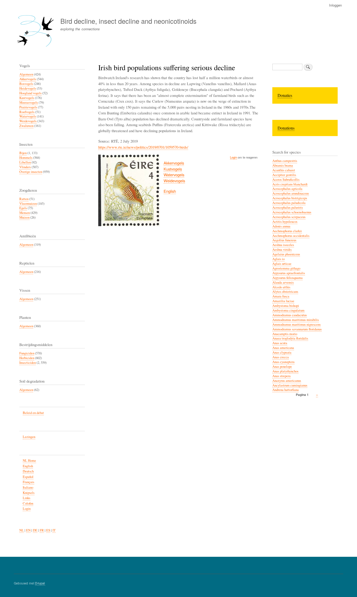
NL (21, 530)
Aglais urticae (281, 263)
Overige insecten (30, 171)
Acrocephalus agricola (287, 188)
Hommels (25, 157)
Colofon (28, 503)
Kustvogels (173, 169)
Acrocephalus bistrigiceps (289, 198)
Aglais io (278, 259)
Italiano (28, 487)
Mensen (24, 212)
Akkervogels (174, 163)
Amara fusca (280, 296)
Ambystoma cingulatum (288, 310)
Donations (286, 128)
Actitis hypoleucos (284, 221)
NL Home (29, 460)
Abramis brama (282, 165)
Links (26, 498)
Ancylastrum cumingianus (289, 385)
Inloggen (335, 5)
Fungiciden (26, 353)
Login (233, 157)
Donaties (285, 95)
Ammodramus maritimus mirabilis (295, 320)
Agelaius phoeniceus (286, 254)
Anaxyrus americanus (286, 380)
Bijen (23, 153)
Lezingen (29, 437)
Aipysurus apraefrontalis (288, 273)
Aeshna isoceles (283, 245)
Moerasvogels (28, 102)
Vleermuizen (28, 203)
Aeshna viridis (282, 249)
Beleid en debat (33, 413)
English (170, 191)
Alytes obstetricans (285, 291)
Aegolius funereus (284, 240)
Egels (23, 208)
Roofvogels (26, 112)
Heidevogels (27, 88)
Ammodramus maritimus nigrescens (296, 324)
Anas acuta (279, 343)
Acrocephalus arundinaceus (290, 193)
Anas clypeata (281, 352)
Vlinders (25, 167)
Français (28, 482)
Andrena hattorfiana (285, 390)
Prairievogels (28, 107)
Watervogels (174, 174)
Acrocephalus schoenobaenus (291, 212)
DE (35, 530)
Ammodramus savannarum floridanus (297, 329)
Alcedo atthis (281, 287)
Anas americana (283, 348)
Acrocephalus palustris (287, 207)
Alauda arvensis (283, 282)
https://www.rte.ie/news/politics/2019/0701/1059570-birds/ (143, 147)
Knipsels (28, 492)
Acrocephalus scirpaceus (289, 217)
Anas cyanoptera (283, 362)
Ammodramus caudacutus (289, 315)
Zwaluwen (26, 126)
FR (42, 530)
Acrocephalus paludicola (289, 203)
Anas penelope (282, 366)
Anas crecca (280, 357)
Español (28, 477)
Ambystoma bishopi (285, 305)
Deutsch (28, 471)
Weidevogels (174, 180)
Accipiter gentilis (284, 175)
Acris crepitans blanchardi (290, 184)
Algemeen (26, 74)
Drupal (40, 583)
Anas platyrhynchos (285, 371)
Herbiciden (26, 358)
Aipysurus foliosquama (287, 278)
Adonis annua (281, 226)
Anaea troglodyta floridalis (290, 338)
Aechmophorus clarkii (287, 231)
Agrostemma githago (286, 268)
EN (28, 530)
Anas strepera (281, 376)
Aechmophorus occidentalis (290, 235)
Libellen (25, 162)
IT (54, 530)
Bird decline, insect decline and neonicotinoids (128, 21)
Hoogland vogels (30, 93)
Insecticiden (27, 362)
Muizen (24, 217)
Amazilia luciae (283, 301)
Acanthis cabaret (283, 170)
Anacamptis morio (284, 334)
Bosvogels (26, 83)
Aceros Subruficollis (286, 179)
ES (48, 530)
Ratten (23, 199)
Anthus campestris (284, 161)
